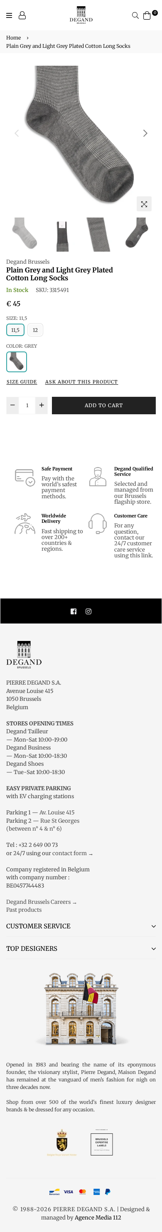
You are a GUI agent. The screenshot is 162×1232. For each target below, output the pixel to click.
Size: (16, 318)
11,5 (15, 330)
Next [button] (145, 133)
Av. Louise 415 (57, 812)
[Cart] (147, 14)
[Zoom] (144, 203)
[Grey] (16, 361)
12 (35, 330)
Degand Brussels (27, 261)
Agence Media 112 (98, 1217)
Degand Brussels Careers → (41, 901)
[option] (81, 140)
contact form (69, 853)
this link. (141, 555)
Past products (24, 909)
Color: (21, 346)
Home (13, 38)
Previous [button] (16, 133)
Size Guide (22, 382)
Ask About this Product (81, 382)
